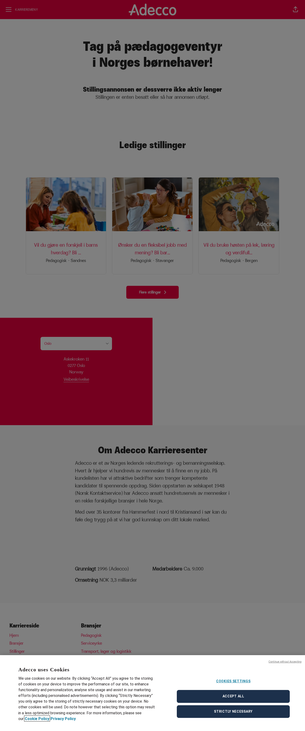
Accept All (233, 696)
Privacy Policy (63, 718)
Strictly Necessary (233, 711)
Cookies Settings (233, 681)
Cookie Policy (37, 718)
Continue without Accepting (285, 661)
